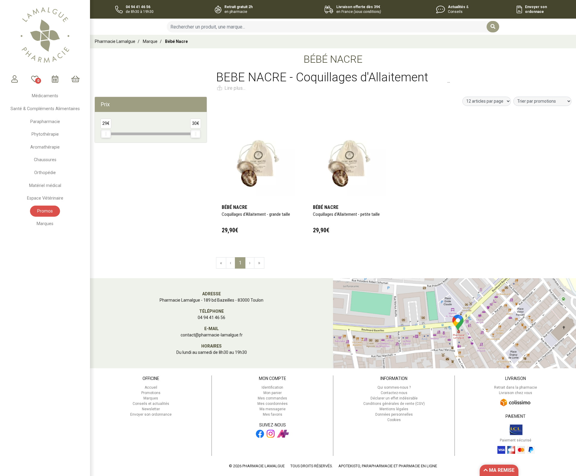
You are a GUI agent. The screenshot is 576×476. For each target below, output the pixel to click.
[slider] (106, 134)
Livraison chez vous (515, 393)
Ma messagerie (273, 409)
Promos (45, 211)
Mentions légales (394, 409)
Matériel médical (45, 185)
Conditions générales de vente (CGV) (394, 404)
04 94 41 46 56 (211, 317)
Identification (272, 387)
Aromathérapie (45, 147)
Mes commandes (272, 398)
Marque (150, 41)
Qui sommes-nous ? (394, 387)
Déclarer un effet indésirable (394, 398)
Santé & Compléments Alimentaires (45, 108)
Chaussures (45, 159)
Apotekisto (387, 466)
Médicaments (45, 95)
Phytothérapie (45, 134)
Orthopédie (45, 172)
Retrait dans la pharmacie (515, 387)
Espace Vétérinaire (45, 198)
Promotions (150, 393)
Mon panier (272, 393)
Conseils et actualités (151, 404)
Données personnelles (394, 414)
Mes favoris (272, 414)
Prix (105, 104)
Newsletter (151, 409)
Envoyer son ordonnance (151, 414)
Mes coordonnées (272, 404)
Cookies (394, 420)
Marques (45, 223)
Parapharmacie (45, 121)
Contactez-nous (394, 393)
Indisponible (257, 115)
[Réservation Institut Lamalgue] (55, 79)
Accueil (151, 387)
